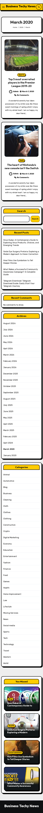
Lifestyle (7, 607)
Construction (9, 525)
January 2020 (9, 455)
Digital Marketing (11, 537)
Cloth (5, 506)
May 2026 (7, 342)
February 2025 (10, 436)
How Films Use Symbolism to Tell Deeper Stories (20, 758)
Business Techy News (21, 6)
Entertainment (10, 556)
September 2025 (11, 392)
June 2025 (8, 411)
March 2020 (9, 449)
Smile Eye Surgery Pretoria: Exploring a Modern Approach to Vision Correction (21, 733)
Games (6, 581)
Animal (6, 475)
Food (5, 575)
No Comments (23, 95)
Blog (5, 487)
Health (6, 588)
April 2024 (8, 443)
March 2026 (8, 355)
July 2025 (8, 405)
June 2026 (8, 336)
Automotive (8, 481)
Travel (6, 651)
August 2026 (9, 323)
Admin (16, 92)
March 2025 (8, 430)
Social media (9, 625)
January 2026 (9, 367)
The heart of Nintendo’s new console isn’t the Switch (21, 166)
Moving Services (10, 613)
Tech (21, 160)
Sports (22, 75)
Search (21, 210)
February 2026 (10, 361)
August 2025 (9, 399)
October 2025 (9, 386)
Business (7, 493)
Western (7, 657)
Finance (7, 569)
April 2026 (8, 348)
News (5, 619)
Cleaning (7, 500)
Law (5, 600)
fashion (6, 563)
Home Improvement (12, 594)
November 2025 (10, 380)
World (5, 663)
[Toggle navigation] (3, 7)
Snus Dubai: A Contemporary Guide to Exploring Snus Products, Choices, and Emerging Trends (21, 242)
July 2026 (8, 330)
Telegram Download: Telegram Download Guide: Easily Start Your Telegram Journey (19, 283)
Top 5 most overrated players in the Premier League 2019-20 (21, 83)
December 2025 (10, 374)
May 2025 (7, 418)
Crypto (6, 531)
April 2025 (8, 424)
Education (8, 550)
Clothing (7, 519)
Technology (8, 644)
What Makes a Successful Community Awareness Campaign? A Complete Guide (20, 272)
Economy (7, 544)
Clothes (6, 512)
